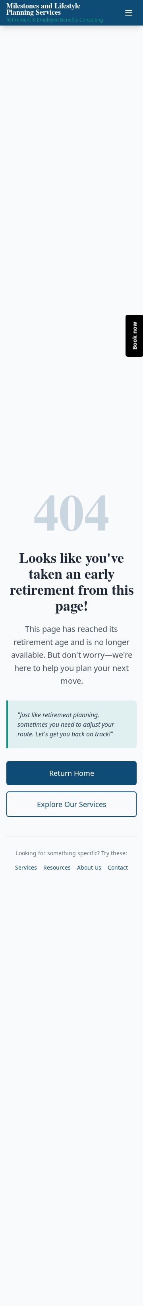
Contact (118, 867)
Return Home (71, 773)
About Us (89, 867)
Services (26, 867)
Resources (57, 867)
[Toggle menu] (129, 13)
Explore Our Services (71, 804)
